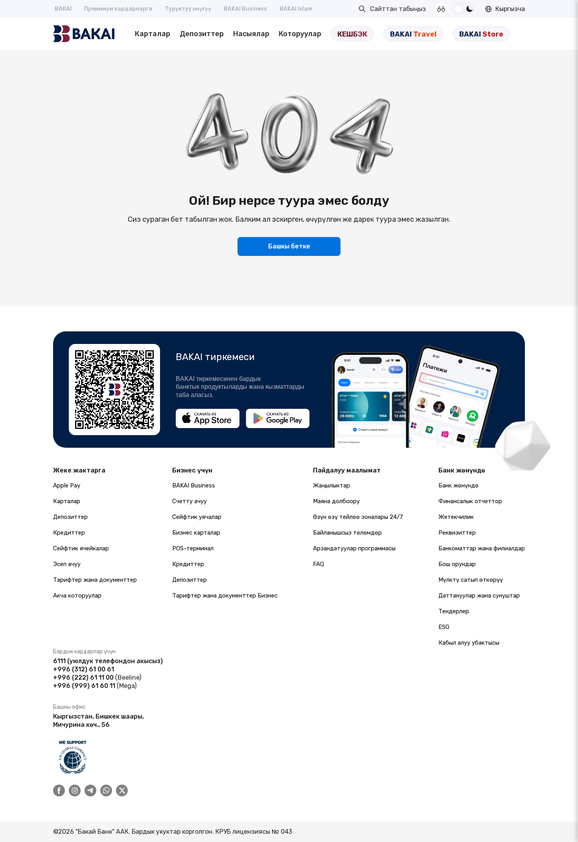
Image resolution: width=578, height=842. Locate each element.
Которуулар (300, 33)
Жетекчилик (456, 516)
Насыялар (251, 33)
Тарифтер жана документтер (95, 579)
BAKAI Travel (413, 34)
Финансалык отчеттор (470, 501)
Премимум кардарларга (118, 9)
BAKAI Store (481, 34)
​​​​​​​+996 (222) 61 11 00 (83, 677)
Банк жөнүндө (458, 485)
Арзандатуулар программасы (354, 548)
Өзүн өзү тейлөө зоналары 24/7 (358, 516)
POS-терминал (193, 548)
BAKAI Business (245, 9)
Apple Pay (66, 485)
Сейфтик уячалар (196, 516)
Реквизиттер (457, 532)
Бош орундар (457, 564)
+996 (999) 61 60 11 (84, 685)
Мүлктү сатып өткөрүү (470, 579)
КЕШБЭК (352, 34)
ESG (443, 627)
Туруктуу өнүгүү (188, 9)
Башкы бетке (289, 246)
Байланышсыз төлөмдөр (347, 532)
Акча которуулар (77, 595)
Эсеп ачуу (67, 564)
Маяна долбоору (336, 501)
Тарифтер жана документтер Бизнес (225, 595)
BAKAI (63, 9)
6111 (59, 661)
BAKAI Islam (296, 9)
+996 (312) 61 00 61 (83, 669)
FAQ (318, 564)
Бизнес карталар (196, 532)
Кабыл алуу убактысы (468, 642)
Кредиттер (69, 532)
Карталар (152, 33)
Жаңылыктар (331, 485)
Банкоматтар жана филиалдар (481, 548)
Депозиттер (202, 33)
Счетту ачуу (189, 501)
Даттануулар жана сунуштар (479, 595)
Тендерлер (453, 611)
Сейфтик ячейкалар (81, 548)
